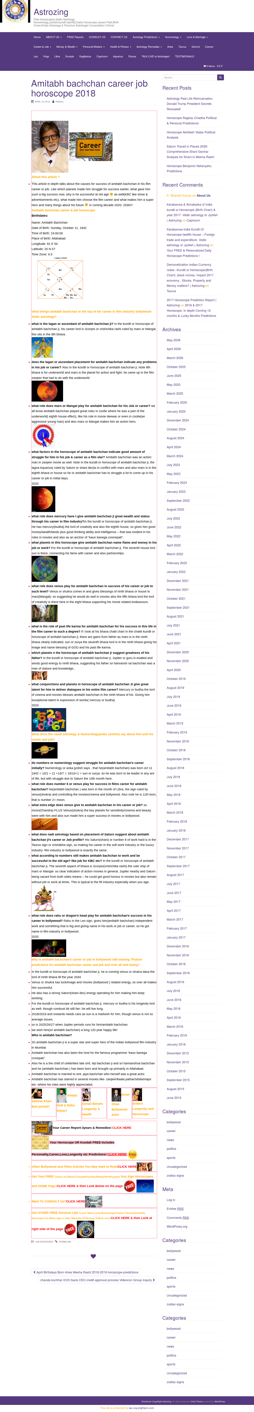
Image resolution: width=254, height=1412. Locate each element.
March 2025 (175, 393)
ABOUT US (53, 37)
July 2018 (173, 776)
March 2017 (175, 919)
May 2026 (173, 340)
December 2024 (178, 420)
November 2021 (178, 589)
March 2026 (175, 357)
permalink (65, 1241)
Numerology (172, 37)
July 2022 (173, 518)
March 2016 (175, 1026)
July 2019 (173, 696)
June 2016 (174, 999)
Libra (57, 56)
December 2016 (178, 946)
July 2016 (173, 990)
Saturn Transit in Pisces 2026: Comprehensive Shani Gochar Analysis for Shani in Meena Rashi (190, 151)
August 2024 (175, 438)
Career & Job (41, 46)
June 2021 (174, 634)
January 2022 (176, 571)
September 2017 (178, 866)
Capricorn (102, 56)
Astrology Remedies (148, 46)
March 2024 (175, 456)
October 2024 (176, 429)
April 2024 (174, 447)
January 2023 (176, 491)
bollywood (174, 1122)
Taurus (182, 46)
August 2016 (175, 982)
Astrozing (51, 11)
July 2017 (173, 883)
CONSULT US (97, 37)
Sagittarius (85, 56)
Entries (175, 1208)
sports (171, 1157)
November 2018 (178, 741)
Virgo (46, 56)
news (170, 1139)
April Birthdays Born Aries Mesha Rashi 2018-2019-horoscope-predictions (87, 1272)
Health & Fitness (119, 46)
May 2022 (173, 536)
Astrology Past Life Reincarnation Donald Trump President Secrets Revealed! (190, 103)
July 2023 (173, 464)
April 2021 (174, 643)
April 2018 (174, 803)
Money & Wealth (66, 46)
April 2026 (174, 348)
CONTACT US (119, 37)
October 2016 (176, 964)
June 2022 (174, 527)
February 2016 (177, 1035)
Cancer (209, 46)
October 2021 (176, 598)
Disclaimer (147, 1401)
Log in (171, 1199)
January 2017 (176, 937)
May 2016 (173, 1008)
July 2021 (173, 625)
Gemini (196, 46)
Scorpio (69, 56)
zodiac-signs (175, 1175)
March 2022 (175, 554)
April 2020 (174, 669)
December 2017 (178, 839)
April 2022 (174, 545)
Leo (36, 56)
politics (171, 1148)
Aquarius (118, 56)
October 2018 (176, 750)
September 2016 (178, 973)
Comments (178, 1217)
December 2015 (178, 1053)
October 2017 (176, 857)
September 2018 (178, 759)
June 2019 (174, 705)
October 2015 (176, 1071)
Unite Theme (196, 1401)
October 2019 (176, 678)
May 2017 (173, 901)
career (171, 1130)
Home (37, 37)
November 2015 (178, 1062)
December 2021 (178, 580)
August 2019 (175, 687)
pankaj (60, 101)
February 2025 (177, 402)
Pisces (132, 56)
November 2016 (178, 955)
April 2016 (174, 1017)
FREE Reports (75, 37)
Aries (170, 46)
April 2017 (174, 910)
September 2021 (178, 607)
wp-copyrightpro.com (141, 1408)
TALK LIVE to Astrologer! (156, 56)
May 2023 (173, 473)
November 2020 (178, 660)
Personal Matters (93, 46)
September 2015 (178, 1079)
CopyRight (157, 1401)
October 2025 (176, 366)
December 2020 (178, 652)
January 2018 (176, 830)
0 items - (214, 66)
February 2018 (177, 821)
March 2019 (175, 723)
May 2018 (173, 794)
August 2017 (175, 874)
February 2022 (177, 563)
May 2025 (173, 384)
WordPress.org (177, 1226)
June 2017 (174, 892)
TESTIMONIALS (184, 56)
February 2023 (177, 482)
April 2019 (174, 714)
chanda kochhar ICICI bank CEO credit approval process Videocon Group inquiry (96, 1280)
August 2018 (175, 767)
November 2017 (178, 848)
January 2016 (176, 1044)
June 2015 (174, 1097)
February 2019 (177, 732)
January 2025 (176, 411)
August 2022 (175, 509)
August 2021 (175, 616)
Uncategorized (44, 1241)
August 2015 (175, 1088)
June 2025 (174, 375)
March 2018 (175, 812)
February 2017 (177, 928)
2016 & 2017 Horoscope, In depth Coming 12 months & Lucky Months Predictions (191, 310)
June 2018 (174, 785)
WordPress (220, 1401)
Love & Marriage (196, 37)
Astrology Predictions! (145, 37)
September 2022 (178, 500)
